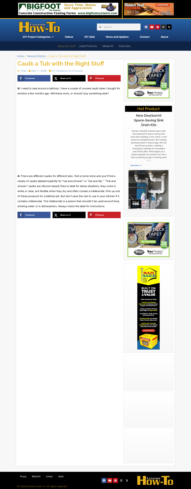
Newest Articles (36, 56)
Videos (69, 36)
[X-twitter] (169, 26)
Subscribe (124, 46)
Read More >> (136, 165)
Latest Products (88, 46)
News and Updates (117, 36)
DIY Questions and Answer (67, 70)
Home (20, 56)
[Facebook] (146, 26)
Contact (145, 36)
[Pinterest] (157, 26)
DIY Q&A (89, 36)
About (164, 36)
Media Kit (107, 46)
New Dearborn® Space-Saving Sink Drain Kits (149, 120)
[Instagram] (163, 26)
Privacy (23, 476)
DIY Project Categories (37, 36)
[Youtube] (151, 26)
